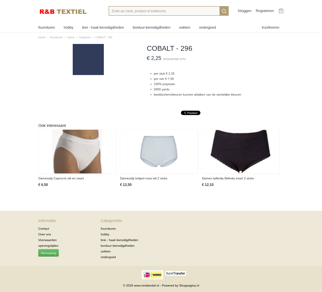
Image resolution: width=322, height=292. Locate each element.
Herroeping (48, 253)
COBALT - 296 (103, 37)
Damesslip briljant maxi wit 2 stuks (143, 178)
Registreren (265, 11)
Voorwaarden (47, 240)
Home (42, 37)
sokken (184, 27)
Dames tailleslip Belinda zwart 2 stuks (228, 178)
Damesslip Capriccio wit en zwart (61, 178)
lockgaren (85, 37)
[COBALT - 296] (88, 59)
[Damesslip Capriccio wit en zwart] (77, 151)
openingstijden (48, 245)
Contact (43, 228)
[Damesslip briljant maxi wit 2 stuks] (158, 151)
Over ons (44, 234)
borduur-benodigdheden (151, 27)
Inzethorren (270, 27)
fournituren (46, 27)
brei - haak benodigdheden (103, 27)
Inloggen (244, 11)
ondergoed (207, 27)
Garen (71, 37)
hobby (68, 27)
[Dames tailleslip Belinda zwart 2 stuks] (240, 151)
